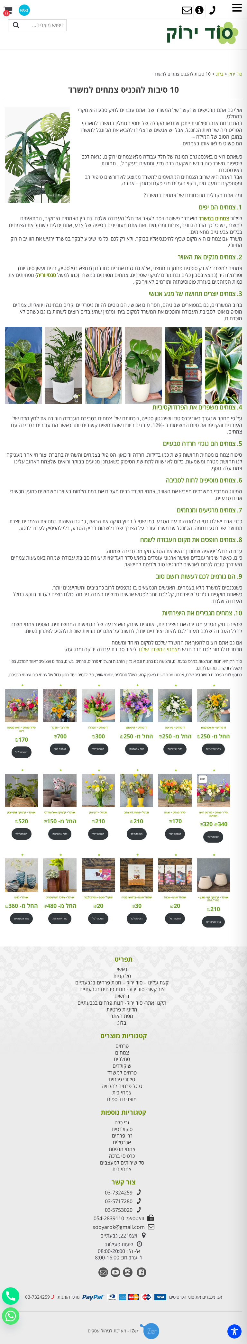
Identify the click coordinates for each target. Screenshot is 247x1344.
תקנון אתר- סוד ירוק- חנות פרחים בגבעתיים (122, 1003)
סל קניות (122, 976)
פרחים (122, 1046)
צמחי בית (122, 1092)
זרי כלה (121, 1122)
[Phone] (10, 1296)
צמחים (122, 1052)
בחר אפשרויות (213, 749)
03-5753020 (119, 1209)
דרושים (121, 996)
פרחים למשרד (122, 1072)
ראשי (122, 969)
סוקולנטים (122, 1129)
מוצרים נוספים (122, 1099)
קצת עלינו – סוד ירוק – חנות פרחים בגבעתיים (122, 982)
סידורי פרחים (122, 1079)
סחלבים (122, 1059)
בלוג (121, 1022)
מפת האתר (122, 1016)
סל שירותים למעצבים (122, 1162)
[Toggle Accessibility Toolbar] (234, 1331)
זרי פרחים (122, 1135)
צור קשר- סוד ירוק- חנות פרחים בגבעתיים (122, 989)
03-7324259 (119, 1192)
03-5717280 (119, 1201)
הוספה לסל (98, 749)
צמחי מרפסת (122, 1149)
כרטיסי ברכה (122, 1156)
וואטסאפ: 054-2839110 (119, 1218)
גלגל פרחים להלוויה (122, 1086)
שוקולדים (122, 1066)
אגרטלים (122, 1142)
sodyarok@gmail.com (119, 1226)
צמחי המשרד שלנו (158, 649)
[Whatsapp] (10, 1316)
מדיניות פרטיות (121, 1009)
